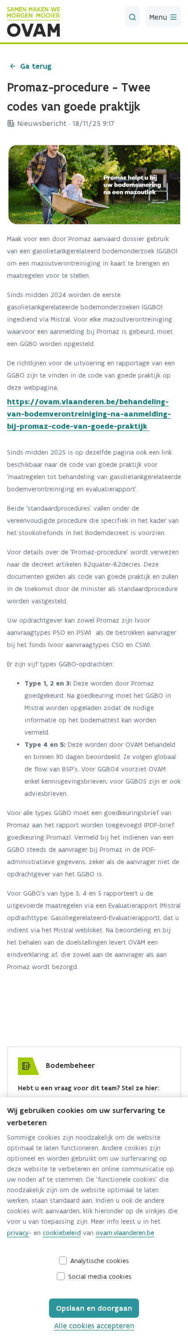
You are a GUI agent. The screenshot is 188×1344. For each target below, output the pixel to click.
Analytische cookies (99, 1260)
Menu (159, 17)
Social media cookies (100, 1276)
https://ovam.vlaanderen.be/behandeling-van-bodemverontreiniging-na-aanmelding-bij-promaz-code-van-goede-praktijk (89, 414)
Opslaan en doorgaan (94, 1308)
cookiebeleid (62, 1232)
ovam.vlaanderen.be (125, 1232)
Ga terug (36, 66)
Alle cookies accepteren (94, 1325)
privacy (18, 1232)
